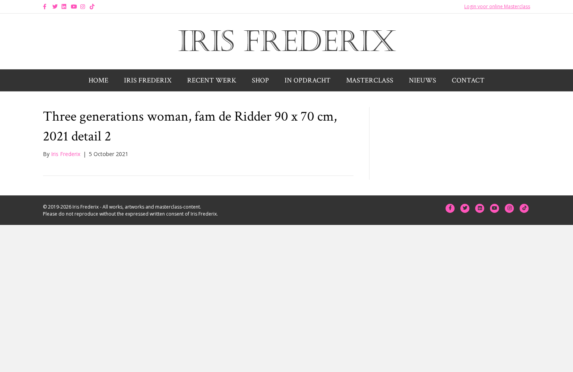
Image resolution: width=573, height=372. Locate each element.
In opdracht (308, 80)
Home (98, 80)
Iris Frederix (148, 80)
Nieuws (422, 80)
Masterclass (369, 80)
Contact (468, 80)
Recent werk (211, 80)
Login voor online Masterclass (497, 6)
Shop (260, 80)
